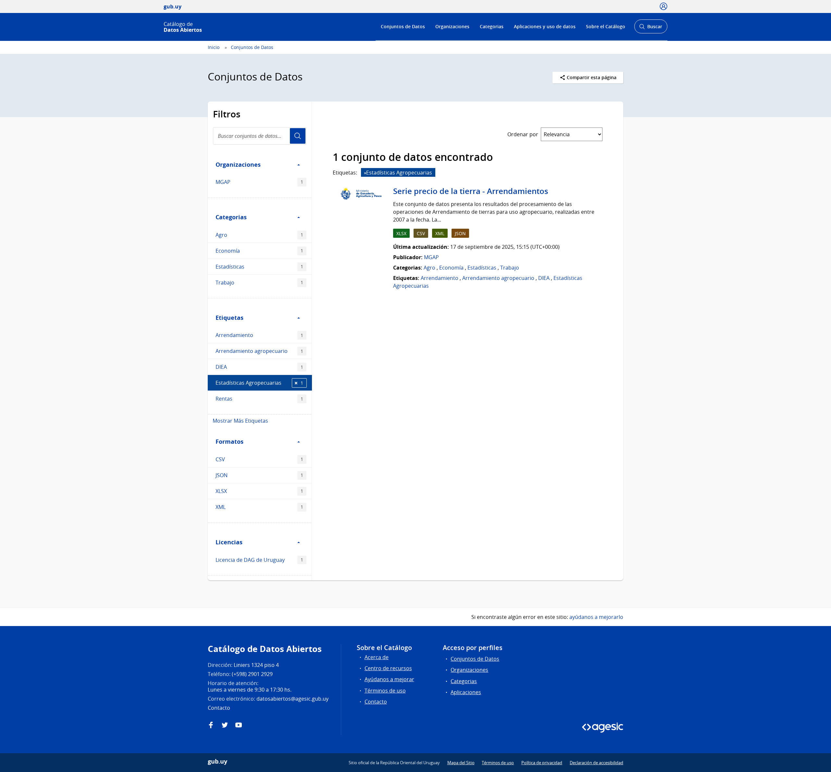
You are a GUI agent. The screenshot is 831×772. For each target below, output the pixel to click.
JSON (259, 475)
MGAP (259, 182)
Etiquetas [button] (229, 317)
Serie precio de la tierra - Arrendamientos (470, 191)
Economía (259, 250)
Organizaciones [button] (238, 164)
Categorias (491, 26)
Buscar (650, 28)
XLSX (259, 491)
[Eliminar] (365, 173)
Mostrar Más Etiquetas (240, 420)
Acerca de (377, 657)
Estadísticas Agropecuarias (259, 382)
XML (259, 507)
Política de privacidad (541, 763)
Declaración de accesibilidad (596, 763)
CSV (259, 459)
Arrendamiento (259, 335)
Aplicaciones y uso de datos (545, 26)
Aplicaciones (466, 692)
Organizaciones (452, 26)
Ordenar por (522, 134)
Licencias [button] (229, 542)
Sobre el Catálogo (605, 26)
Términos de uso (385, 690)
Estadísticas (259, 266)
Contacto (376, 701)
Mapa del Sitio (461, 763)
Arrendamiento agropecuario (259, 351)
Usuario (297, 136)
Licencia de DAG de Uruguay (259, 559)
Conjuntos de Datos (403, 26)
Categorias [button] (231, 217)
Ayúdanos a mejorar (389, 679)
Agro (259, 234)
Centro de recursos (388, 668)
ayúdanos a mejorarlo (596, 617)
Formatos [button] (229, 441)
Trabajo (259, 282)
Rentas (259, 398)
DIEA (259, 366)
